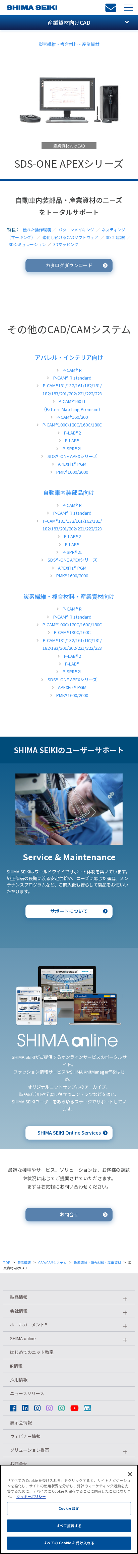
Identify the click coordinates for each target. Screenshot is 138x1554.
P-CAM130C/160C (72, 632)
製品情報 (24, 1262)
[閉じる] (130, 1474)
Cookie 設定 (69, 1508)
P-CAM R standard (72, 378)
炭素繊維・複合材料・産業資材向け (69, 596)
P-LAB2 (72, 432)
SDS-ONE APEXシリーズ (72, 456)
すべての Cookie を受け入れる (69, 1542)
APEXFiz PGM (72, 464)
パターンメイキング (76, 229)
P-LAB (72, 440)
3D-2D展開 (115, 237)
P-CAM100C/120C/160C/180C (72, 424)
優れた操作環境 (37, 229)
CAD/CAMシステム (52, 1262)
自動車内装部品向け (68, 492)
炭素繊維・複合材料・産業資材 (69, 44)
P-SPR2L (72, 448)
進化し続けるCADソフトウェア (70, 237)
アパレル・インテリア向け (69, 357)
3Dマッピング (65, 244)
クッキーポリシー (31, 1496)
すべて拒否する (69, 1525)
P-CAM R (72, 370)
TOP (6, 1262)
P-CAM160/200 (72, 417)
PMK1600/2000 (72, 472)
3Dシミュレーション (27, 244)
